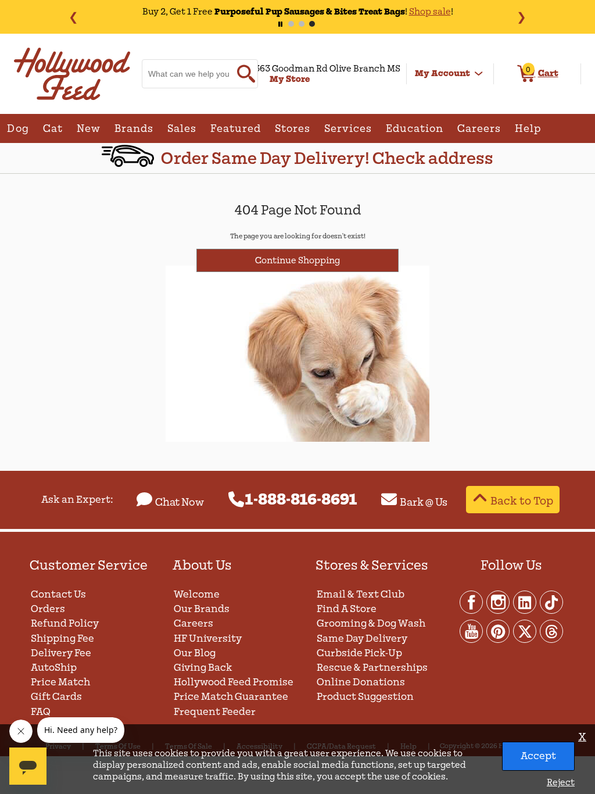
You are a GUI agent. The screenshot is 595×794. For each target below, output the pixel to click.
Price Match (60, 682)
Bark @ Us (423, 502)
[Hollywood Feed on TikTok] (551, 602)
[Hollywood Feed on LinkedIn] (525, 602)
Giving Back (203, 667)
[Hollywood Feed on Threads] (551, 631)
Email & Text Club (360, 594)
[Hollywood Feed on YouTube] (471, 631)
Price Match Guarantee (231, 696)
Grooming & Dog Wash (371, 623)
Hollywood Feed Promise (233, 682)
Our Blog (195, 653)
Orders (48, 608)
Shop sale (396, 11)
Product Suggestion (366, 696)
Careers (193, 623)
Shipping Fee (62, 638)
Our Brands (202, 608)
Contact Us (58, 594)
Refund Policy (65, 623)
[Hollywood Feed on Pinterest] (498, 631)
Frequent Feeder (215, 711)
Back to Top (521, 501)
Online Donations (361, 682)
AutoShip (54, 667)
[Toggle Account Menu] (479, 74)
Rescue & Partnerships (372, 667)
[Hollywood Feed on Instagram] (498, 602)
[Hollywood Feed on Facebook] (471, 602)
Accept (538, 755)
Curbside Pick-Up (359, 653)
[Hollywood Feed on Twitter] (525, 631)
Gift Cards (56, 696)
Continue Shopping (297, 260)
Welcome (197, 594)
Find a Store (347, 608)
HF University (208, 638)
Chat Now (179, 502)
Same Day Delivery (362, 638)
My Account (442, 73)
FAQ (41, 711)
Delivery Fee (61, 653)
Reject (561, 782)
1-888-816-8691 (301, 500)
